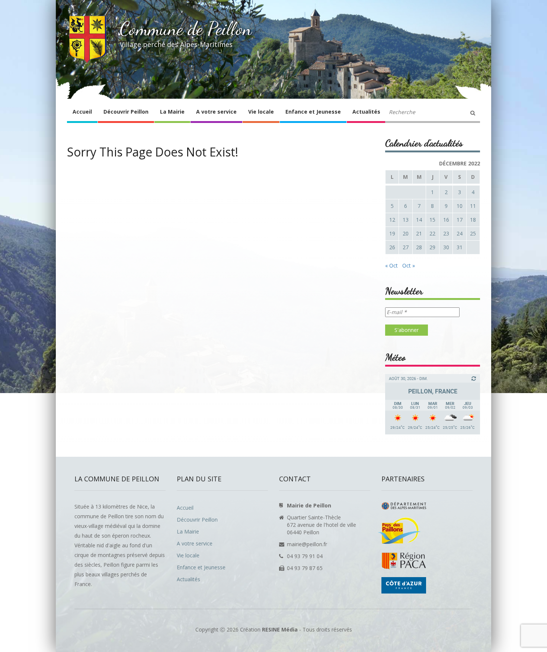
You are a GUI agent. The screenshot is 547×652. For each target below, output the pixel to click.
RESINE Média (280, 629)
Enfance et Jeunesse (313, 111)
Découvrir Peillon (125, 111)
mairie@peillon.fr (307, 544)
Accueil (82, 111)
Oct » (408, 265)
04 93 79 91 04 (305, 556)
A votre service (216, 111)
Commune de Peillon (186, 29)
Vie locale (261, 111)
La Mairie (172, 111)
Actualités (366, 111)
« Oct (391, 265)
